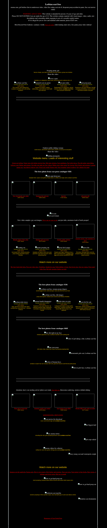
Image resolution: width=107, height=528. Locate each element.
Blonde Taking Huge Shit (20, 240)
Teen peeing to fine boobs (78, 472)
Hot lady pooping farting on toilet (56, 269)
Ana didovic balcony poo (30, 167)
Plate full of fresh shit (20, 408)
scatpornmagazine (48, 415)
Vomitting (42, 267)
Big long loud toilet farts (18, 267)
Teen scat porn (66, 472)
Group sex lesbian (17, 163)
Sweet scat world (44, 167)
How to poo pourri (39, 472)
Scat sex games (83, 267)
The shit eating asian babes (85, 163)
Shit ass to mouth (61, 474)
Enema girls (53, 167)
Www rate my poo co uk (49, 220)
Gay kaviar (71, 165)
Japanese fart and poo (42, 196)
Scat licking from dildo (64, 408)
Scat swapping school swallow (67, 167)
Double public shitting (63, 240)
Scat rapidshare (61, 163)
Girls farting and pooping (82, 165)
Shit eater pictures (51, 163)
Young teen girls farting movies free (34, 163)
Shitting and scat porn (42, 240)
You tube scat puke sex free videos (41, 165)
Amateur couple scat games (42, 408)
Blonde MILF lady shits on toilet (85, 408)
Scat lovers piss (73, 267)
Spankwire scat (50, 267)
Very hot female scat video (21, 196)
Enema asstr (29, 472)
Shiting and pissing (24, 165)
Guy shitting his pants (83, 167)
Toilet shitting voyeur (61, 267)
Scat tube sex (55, 390)
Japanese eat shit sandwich (17, 472)
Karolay (63, 196)
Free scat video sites (32, 267)
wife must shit (85, 196)
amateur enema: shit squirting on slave (85, 240)
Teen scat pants (49, 25)
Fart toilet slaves (72, 163)
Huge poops (90, 472)
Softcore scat (14, 165)
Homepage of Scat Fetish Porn (53, 518)
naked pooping (58, 415)
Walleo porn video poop (59, 165)
